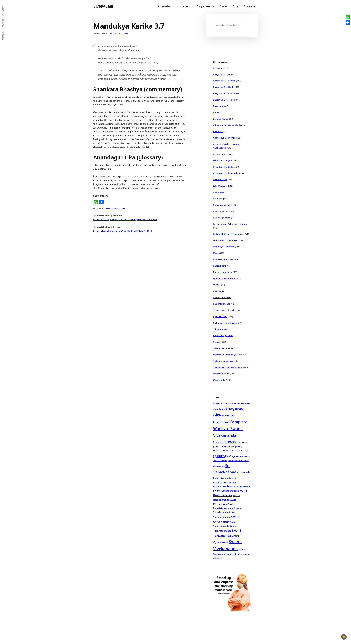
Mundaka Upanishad (223, 259)
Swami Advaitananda (240, 486)
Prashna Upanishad (222, 272)
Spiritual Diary (220, 316)
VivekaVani (103, 6)
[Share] (347, 22)
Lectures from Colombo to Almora (230, 224)
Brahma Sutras (220, 118)
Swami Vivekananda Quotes (227, 354)
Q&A (247, 451)
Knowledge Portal (221, 217)
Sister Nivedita (235, 460)
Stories (216, 342)
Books (216, 112)
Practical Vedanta (238, 451)
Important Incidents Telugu (226, 173)
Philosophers (219, 265)
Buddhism (218, 131)
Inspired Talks (220, 179)
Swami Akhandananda (225, 490)
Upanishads (219, 380)
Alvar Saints (219, 409)
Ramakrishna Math (243, 456)
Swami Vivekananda (223, 348)
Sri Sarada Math (221, 329)
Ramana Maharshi (222, 297)
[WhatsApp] (347, 17)
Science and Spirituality (224, 310)
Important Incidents (223, 166)
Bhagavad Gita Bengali (224, 80)
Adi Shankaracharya (235, 403)
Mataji (239, 447)
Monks (216, 253)
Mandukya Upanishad (115, 208)
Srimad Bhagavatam (223, 335)
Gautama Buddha (226, 441)
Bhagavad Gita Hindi (223, 87)
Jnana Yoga (218, 192)
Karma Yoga (219, 198)
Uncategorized (220, 373)
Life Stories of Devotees (225, 240)
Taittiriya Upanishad (223, 360)
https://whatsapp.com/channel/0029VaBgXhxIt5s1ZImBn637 (125, 219)
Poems (227, 450)
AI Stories (246, 403)
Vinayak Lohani (232, 554)
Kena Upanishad (221, 211)
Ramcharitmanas (221, 303)
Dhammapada (220, 154)
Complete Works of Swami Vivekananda (230, 428)
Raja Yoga (218, 291)
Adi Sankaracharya (220, 403)
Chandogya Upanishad (224, 137)
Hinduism (244, 442)
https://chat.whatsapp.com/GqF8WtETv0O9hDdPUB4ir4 (122, 230)
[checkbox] (344, 637)
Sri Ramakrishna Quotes (225, 322)
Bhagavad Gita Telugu (224, 99)
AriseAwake (219, 68)
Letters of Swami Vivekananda (228, 233)
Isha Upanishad (221, 185)
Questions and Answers (225, 278)
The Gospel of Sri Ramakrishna (228, 367)
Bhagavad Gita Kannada (225, 93)
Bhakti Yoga (219, 106)
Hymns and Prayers (222, 160)
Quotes (216, 284)
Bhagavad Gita (220, 74)
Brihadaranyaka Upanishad (226, 125)
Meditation (218, 451)
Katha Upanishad (221, 204)
